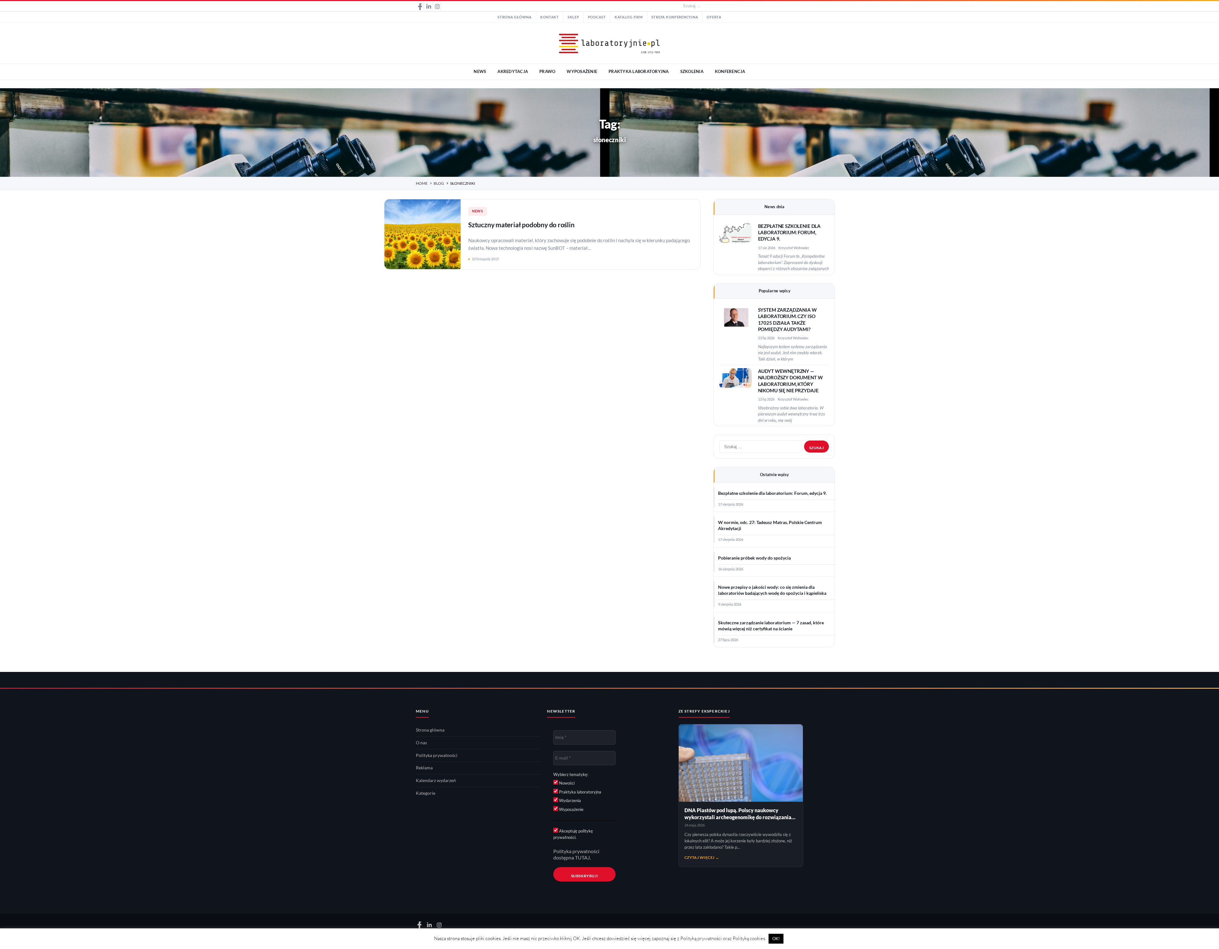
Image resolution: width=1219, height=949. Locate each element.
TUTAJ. (583, 857)
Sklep (573, 17)
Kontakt (549, 17)
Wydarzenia (569, 800)
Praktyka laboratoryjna (579, 791)
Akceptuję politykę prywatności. (573, 834)
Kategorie (425, 793)
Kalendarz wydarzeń (436, 780)
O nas (421, 742)
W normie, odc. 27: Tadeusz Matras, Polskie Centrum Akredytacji (770, 525)
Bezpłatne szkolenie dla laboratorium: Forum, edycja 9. (789, 232)
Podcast (597, 17)
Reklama (424, 767)
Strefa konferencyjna (674, 17)
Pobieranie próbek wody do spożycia (754, 558)
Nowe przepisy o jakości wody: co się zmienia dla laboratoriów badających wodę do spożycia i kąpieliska (772, 590)
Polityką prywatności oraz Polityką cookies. (723, 938)
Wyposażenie (570, 809)
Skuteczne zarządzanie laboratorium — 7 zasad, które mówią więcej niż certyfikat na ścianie (771, 625)
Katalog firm (629, 17)
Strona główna (514, 17)
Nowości (566, 783)
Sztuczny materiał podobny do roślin (521, 225)
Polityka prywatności (436, 755)
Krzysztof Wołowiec (793, 248)
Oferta (714, 17)
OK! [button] (776, 938)
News (477, 211)
